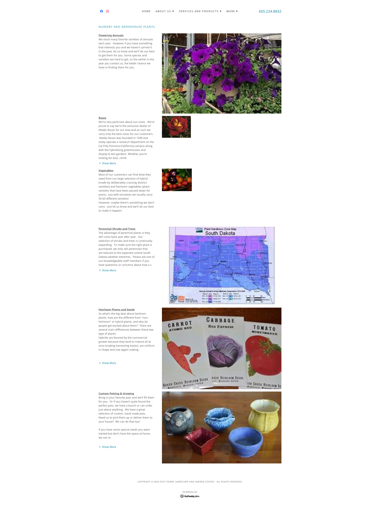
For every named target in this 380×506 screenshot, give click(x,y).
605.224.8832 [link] (270, 11)
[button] (165, 11)
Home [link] (146, 11)
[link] (101, 11)
